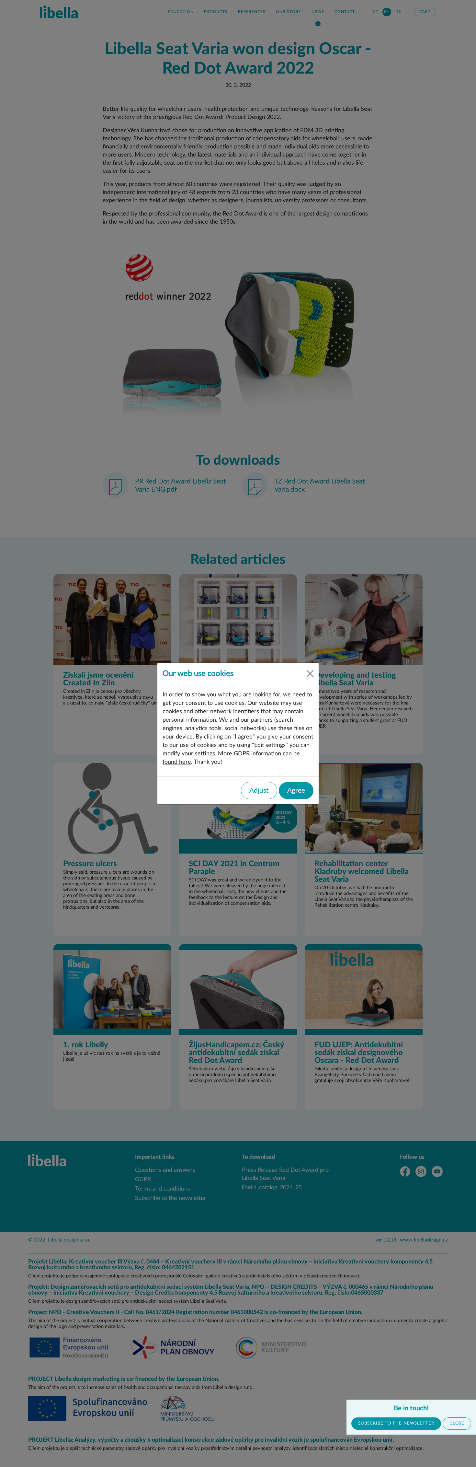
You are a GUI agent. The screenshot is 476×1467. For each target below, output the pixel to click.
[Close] (310, 674)
